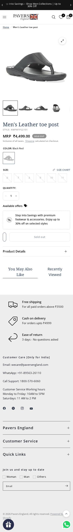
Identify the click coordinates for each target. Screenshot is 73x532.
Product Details (14, 251)
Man (27, 476)
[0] (67, 17)
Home (6, 27)
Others (41, 476)
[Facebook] (7, 408)
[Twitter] (16, 408)
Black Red (9, 158)
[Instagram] (25, 408)
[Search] (53, 17)
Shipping (29, 141)
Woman (11, 476)
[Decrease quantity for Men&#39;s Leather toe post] (6, 196)
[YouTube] (34, 409)
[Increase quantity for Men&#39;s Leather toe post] (16, 196)
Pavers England (18, 427)
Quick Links (14, 454)
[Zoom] (62, 40)
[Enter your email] (66, 486)
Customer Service (20, 441)
